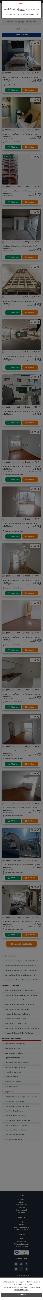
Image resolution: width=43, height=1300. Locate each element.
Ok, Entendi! (21, 1295)
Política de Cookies (21, 1290)
